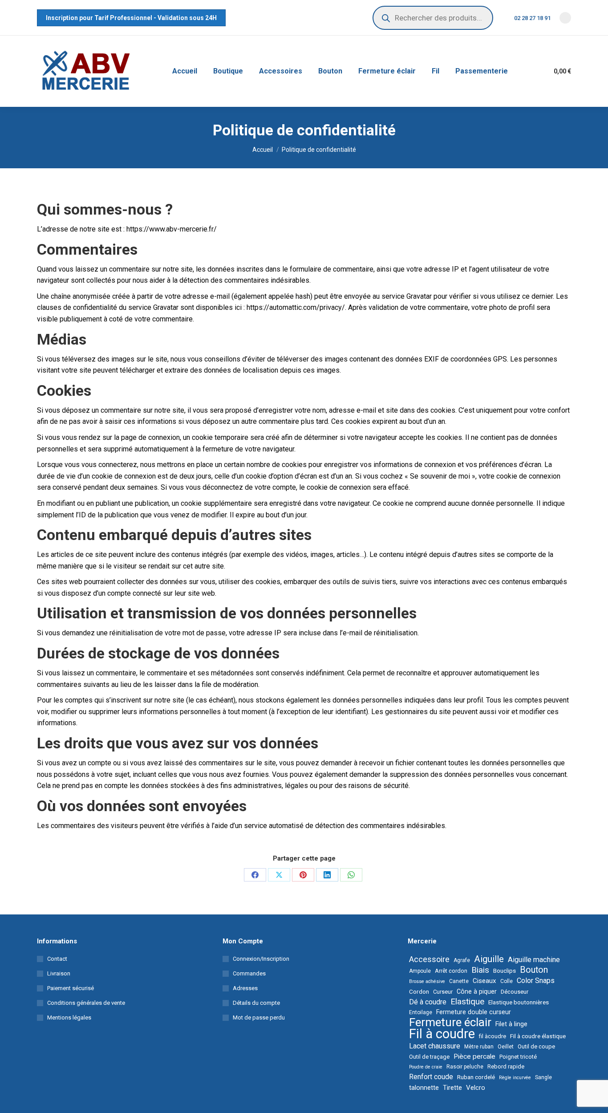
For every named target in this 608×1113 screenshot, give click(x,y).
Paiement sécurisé (70, 988)
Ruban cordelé (476, 1077)
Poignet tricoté (518, 1056)
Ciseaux (484, 981)
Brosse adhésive (427, 981)
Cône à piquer (477, 991)
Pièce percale (474, 1056)
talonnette (424, 1088)
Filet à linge (511, 1024)
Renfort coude (431, 1076)
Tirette (452, 1088)
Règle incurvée (515, 1078)
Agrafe (462, 960)
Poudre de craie (425, 1067)
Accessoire (429, 959)
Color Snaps (536, 980)
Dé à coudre (427, 1002)
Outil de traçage (429, 1056)
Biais (480, 970)
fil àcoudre (492, 1036)
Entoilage (420, 1012)
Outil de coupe (536, 1046)
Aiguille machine (534, 959)
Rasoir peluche (464, 1067)
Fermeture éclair (450, 1022)
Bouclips (504, 970)
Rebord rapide (505, 1066)
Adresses (245, 988)
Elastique (467, 1001)
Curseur (443, 991)
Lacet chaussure (434, 1046)
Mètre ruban (479, 1047)
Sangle (543, 1077)
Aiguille (489, 959)
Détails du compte (256, 1002)
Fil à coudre (442, 1033)
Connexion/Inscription (261, 958)
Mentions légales (69, 1017)
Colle (506, 981)
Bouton (534, 970)
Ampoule (420, 971)
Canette (459, 981)
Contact (57, 958)
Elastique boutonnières (518, 1002)
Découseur (514, 991)
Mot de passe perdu (259, 1017)
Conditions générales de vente (86, 1002)
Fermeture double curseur (473, 1012)
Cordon (419, 991)
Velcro (475, 1088)
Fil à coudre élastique (538, 1036)
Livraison (58, 973)
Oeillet (506, 1047)
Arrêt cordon (451, 970)
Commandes (249, 973)
